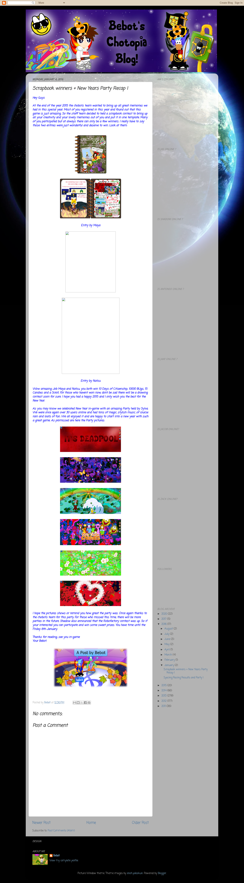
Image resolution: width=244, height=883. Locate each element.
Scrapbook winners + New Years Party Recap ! (186, 671)
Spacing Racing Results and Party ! (183, 678)
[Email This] (74, 702)
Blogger (162, 873)
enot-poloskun (135, 873)
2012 (164, 701)
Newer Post (41, 823)
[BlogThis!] (78, 702)
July (167, 634)
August (169, 629)
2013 (164, 696)
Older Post (140, 823)
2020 (164, 614)
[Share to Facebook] (85, 702)
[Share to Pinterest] (89, 702)
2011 (164, 706)
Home (91, 823)
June (168, 639)
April (167, 650)
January (170, 665)
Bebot (56, 856)
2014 (164, 691)
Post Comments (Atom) (61, 831)
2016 (164, 624)
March (169, 655)
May (167, 644)
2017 (164, 619)
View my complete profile (64, 861)
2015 (164, 686)
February (170, 660)
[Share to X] (82, 702)
